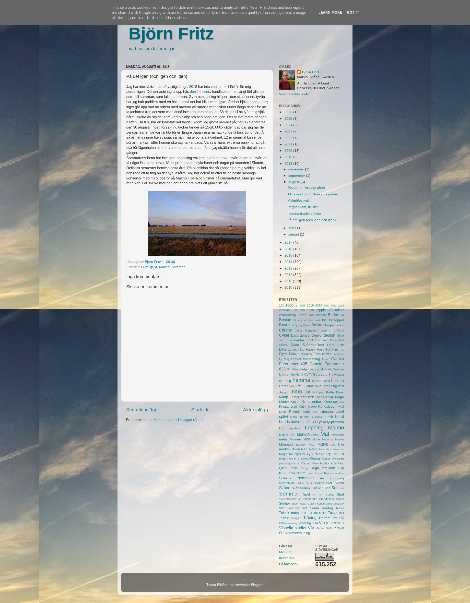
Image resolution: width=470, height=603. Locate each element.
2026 (288, 112)
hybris (293, 386)
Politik (324, 463)
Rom (302, 473)
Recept (304, 468)
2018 (288, 164)
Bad (310, 315)
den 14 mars (200, 92)
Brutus (284, 325)
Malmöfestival (298, 200)
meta (283, 439)
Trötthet (324, 518)
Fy (280, 359)
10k (281, 305)
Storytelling (326, 499)
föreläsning (311, 359)
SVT (304, 508)
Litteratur (326, 412)
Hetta (326, 381)
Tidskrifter (320, 513)
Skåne (284, 487)
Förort (325, 359)
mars (292, 228)
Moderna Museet (333, 439)
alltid (302, 309)
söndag (327, 508)
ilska (318, 386)
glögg (312, 369)
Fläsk (293, 354)
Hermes (317, 380)
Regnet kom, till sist (302, 207)
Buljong (297, 325)
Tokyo (332, 513)
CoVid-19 (338, 330)
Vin (322, 522)
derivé (304, 335)
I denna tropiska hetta (304, 213)
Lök (281, 428)
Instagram (287, 558)
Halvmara (336, 374)
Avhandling (287, 315)
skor (329, 483)
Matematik (338, 434)
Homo (283, 386)
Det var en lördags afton (306, 187)
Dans (294, 335)
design (329, 335)
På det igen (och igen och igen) (311, 220)
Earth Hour (335, 345)
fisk (342, 349)
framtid (326, 354)
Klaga (339, 397)
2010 (288, 287)
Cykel (284, 335)
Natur (313, 449)
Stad (340, 494)
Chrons (285, 330)
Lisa (314, 411)
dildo (340, 335)
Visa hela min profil (293, 94)
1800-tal (291, 305)
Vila (315, 523)
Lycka (321, 422)
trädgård (296, 518)
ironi (341, 386)
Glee (295, 369)
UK (341, 518)
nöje (329, 454)
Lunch (328, 417)
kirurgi (329, 397)
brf (324, 320)
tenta (295, 513)
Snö (327, 488)
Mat (324, 434)
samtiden (338, 473)
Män (341, 444)
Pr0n (334, 463)
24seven (285, 310)
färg (286, 359)
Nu (291, 454)
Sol (334, 487)
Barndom (320, 315)
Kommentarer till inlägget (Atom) (178, 420)
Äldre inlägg (255, 409)
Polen (315, 463)
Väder (320, 528)
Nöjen (338, 453)
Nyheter (300, 454)
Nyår (310, 454)
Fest (320, 349)
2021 (288, 144)
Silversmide (287, 483)
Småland (317, 488)
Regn (315, 468)
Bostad (285, 320)
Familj (310, 349)
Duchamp (321, 340)
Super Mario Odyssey (330, 503)
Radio (294, 468)
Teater (340, 508)
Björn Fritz (171, 33)
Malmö (164, 267)
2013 (288, 268)
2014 (288, 262)
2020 (288, 151)
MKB (307, 439)
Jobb (296, 392)
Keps (320, 397)
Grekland (297, 374)
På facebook (288, 564)
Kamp (283, 397)
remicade (328, 468)
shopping (337, 478)
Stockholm (310, 499)
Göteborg (320, 374)
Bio (342, 315)
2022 (288, 138)
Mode (316, 439)
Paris (295, 463)
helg (287, 381)
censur (340, 325)
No (342, 449)
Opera (315, 459)
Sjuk (309, 483)
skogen (319, 483)
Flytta (283, 354)
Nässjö (319, 454)
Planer (306, 463)
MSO (312, 444)
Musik (322, 444)
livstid (293, 416)
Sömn (314, 508)
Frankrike (338, 354)
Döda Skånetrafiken (307, 345)
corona (325, 330)
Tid (310, 512)
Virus (340, 523)
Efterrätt (285, 349)
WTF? (331, 528)
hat (281, 381)
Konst (295, 401)
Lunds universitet (294, 421)
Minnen (295, 439)
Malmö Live (287, 435)
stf (299, 498)
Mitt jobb (285, 552)
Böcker (317, 325)
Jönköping (318, 392)
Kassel (294, 397)
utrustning (291, 523)
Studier (284, 503)
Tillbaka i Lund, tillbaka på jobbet (312, 194)
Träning (310, 517)
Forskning (305, 354)
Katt (303, 397)
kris (342, 402)
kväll (341, 406)
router (310, 473)
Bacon (302, 315)
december (296, 169)
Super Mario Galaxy (304, 503)
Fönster (296, 359)
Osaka (325, 459)
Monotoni (286, 444)
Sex (322, 478)
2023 (288, 131)
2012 (288, 275)
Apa (311, 310)
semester (306, 478)
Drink (310, 340)
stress (340, 499)
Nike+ (335, 449)
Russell (319, 473)
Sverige (293, 508)
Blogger (257, 585)
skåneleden (301, 488)
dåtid (341, 340)
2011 (288, 281)
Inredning (329, 386)
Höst (301, 385)
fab (302, 349)
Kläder (284, 402)
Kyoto (283, 412)
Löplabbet (294, 428)
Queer (283, 468)
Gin (289, 369)
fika (327, 349)
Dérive (317, 335)
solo (341, 488)
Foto (317, 354)
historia (337, 380)
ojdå (282, 459)
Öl (280, 533)
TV (335, 518)
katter (312, 397)
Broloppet (336, 320)
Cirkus (299, 330)
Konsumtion (312, 401)
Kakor (340, 392)
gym (308, 374)
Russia (328, 473)
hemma (301, 380)
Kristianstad (288, 406)
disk (281, 340)
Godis (328, 369)
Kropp (312, 406)
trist (341, 513)
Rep (341, 468)
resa (283, 473)
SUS (282, 508)
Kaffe (330, 392)
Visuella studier (292, 528)
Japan (284, 392)
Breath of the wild (307, 320)
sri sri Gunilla (323, 494)
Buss (306, 325)
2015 (288, 255)
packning (284, 463)
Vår (311, 528)
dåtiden (283, 344)
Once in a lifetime (297, 458)
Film (334, 349)
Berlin (333, 314)
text (303, 513)
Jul (307, 392)
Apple (321, 310)
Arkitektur (336, 310)
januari (294, 234)
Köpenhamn (299, 411)
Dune (333, 340)
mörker (284, 449)
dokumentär (295, 340)
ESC (296, 349)
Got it (353, 12)
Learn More (330, 12)
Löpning (314, 428)
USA (281, 523)
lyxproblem (335, 422)
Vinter (331, 522)
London (303, 417)
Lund (339, 416)
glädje (303, 369)
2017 (288, 242)
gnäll (320, 369)
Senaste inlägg (142, 409)
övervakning (300, 533)
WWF (340, 528)
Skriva (339, 483)
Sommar (178, 267)
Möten (296, 449)
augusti (294, 182)
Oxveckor (337, 459)
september (297, 175)
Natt (304, 449)
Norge (283, 454)
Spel (306, 494)
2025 (288, 118)
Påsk (341, 463)
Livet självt (149, 267)
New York (325, 449)
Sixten (300, 483)
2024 (288, 125)
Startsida (200, 409)
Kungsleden (327, 406)
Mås (333, 444)
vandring (304, 523)
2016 (288, 249)
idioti (310, 386)
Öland (287, 533)
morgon (301, 444)
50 (295, 309)
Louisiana (316, 416)
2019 (288, 157)
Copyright (311, 330)
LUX (313, 422)
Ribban (292, 473)
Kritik (302, 406)
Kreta (328, 402)
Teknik (284, 513)
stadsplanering (287, 498)
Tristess (284, 518)
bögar (329, 325)
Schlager (286, 478)
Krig (336, 402)
